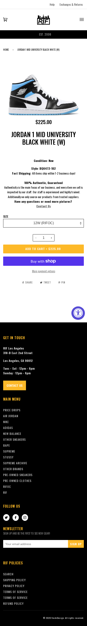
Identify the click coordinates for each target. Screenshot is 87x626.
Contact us (15, 385)
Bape (6, 445)
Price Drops (11, 410)
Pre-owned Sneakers (18, 474)
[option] (43, 34)
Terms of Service (15, 597)
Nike (6, 422)
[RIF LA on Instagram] (25, 517)
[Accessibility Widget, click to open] (78, 313)
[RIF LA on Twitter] (6, 517)
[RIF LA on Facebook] (16, 517)
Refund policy (13, 603)
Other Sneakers (14, 439)
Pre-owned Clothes (17, 480)
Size (5, 216)
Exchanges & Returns (71, 4)
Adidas (8, 427)
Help (52, 4)
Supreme (9, 451)
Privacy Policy (13, 586)
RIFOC (7, 486)
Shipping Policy (14, 580)
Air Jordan (10, 416)
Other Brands (13, 469)
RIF (5, 492)
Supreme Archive (15, 463)
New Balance (12, 433)
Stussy (8, 457)
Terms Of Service (15, 591)
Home (6, 49)
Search (8, 574)
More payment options (43, 271)
